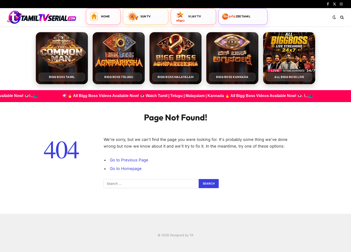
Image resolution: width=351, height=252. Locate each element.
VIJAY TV (194, 16)
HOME (105, 16)
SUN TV (145, 16)
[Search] (341, 17)
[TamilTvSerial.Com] (41, 17)
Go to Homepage (126, 168)
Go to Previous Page (129, 160)
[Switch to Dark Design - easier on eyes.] (334, 17)
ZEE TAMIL (243, 16)
